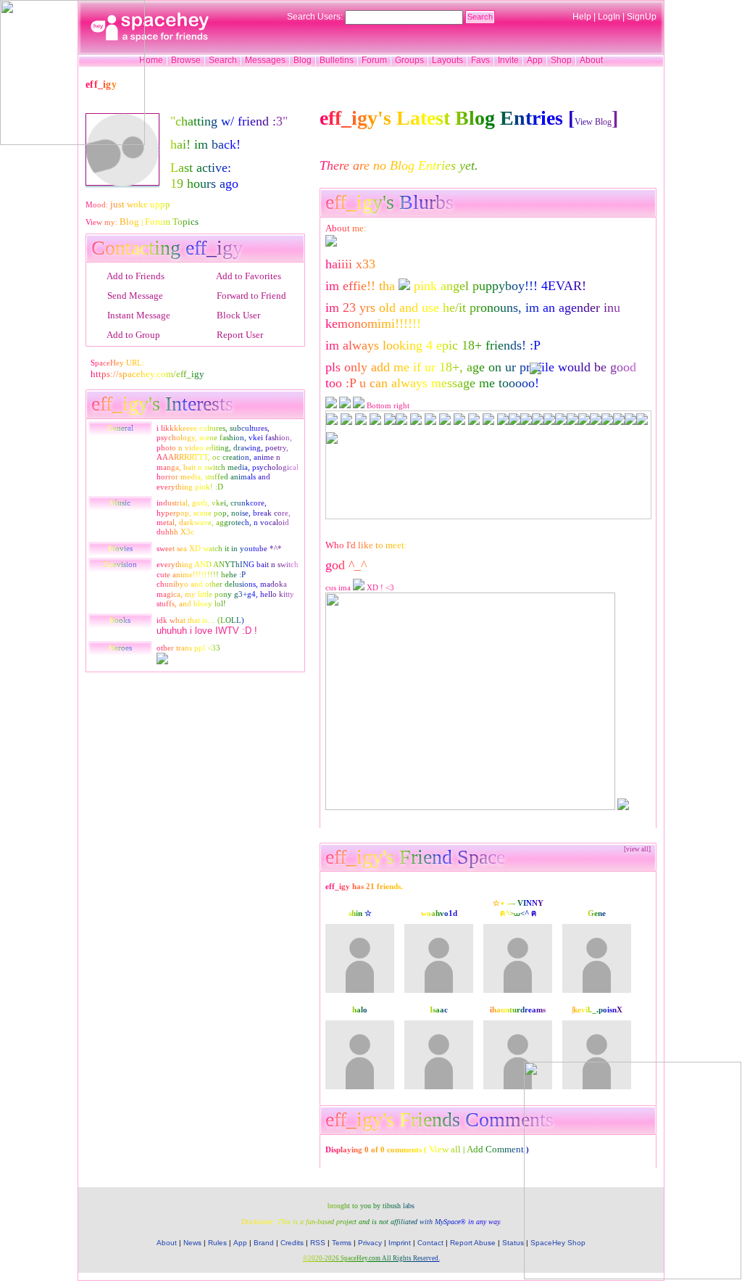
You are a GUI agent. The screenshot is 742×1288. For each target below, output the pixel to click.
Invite (508, 60)
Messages (265, 60)
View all (445, 1149)
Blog (302, 60)
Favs (480, 60)
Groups (409, 60)
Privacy (370, 1243)
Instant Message (137, 315)
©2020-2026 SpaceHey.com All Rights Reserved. (371, 1258)
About (591, 60)
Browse (186, 60)
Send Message (134, 295)
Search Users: (315, 17)
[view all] (637, 849)
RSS (317, 1243)
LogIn (609, 17)
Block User (237, 315)
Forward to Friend (250, 295)
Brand (264, 1243)
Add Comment (495, 1149)
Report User (238, 334)
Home (151, 60)
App (535, 60)
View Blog (593, 122)
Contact (430, 1243)
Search (480, 16)
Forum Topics (172, 221)
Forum (374, 60)
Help (581, 17)
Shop (561, 60)
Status (513, 1243)
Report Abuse (473, 1243)
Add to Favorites (247, 276)
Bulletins (337, 60)
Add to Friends (134, 276)
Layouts (447, 60)
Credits (292, 1243)
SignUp (641, 17)
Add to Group (132, 334)
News (192, 1243)
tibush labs (398, 1206)
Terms (341, 1243)
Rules (217, 1243)
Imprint (399, 1243)
